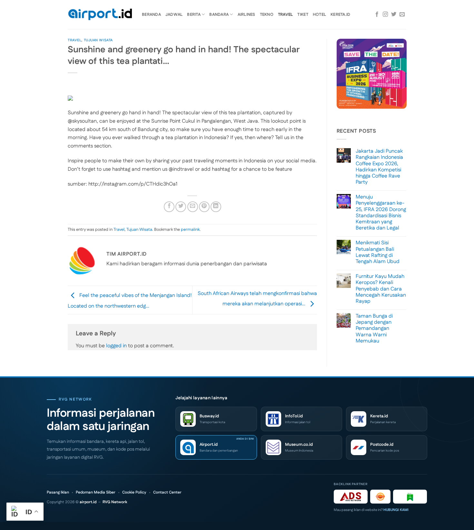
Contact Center (167, 492)
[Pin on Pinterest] (204, 206)
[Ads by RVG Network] (351, 497)
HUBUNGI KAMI (396, 510)
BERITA (194, 14)
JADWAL (174, 14)
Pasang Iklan (58, 492)
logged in (116, 346)
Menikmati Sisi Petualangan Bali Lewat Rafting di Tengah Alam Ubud (378, 252)
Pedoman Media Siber (95, 492)
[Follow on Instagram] (385, 14)
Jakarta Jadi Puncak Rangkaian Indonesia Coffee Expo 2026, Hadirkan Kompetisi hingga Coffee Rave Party (379, 166)
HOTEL (319, 14)
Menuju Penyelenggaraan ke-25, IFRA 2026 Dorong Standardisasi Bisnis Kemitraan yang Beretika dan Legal (381, 212)
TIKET (302, 14)
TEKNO (266, 14)
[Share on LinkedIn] (216, 206)
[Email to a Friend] (192, 206)
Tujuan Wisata (98, 40)
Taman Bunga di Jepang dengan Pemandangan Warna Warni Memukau (374, 328)
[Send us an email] (402, 14)
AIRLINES (246, 14)
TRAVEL (285, 14)
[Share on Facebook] (169, 206)
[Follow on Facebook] (377, 14)
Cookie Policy (134, 492)
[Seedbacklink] (380, 497)
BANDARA (219, 14)
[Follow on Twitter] (393, 14)
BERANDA (151, 14)
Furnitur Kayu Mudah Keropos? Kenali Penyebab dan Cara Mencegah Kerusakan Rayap (381, 288)
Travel (74, 40)
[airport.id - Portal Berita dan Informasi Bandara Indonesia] (100, 14)
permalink (190, 229)
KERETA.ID (340, 14)
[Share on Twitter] (180, 206)
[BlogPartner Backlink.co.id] (410, 497)
